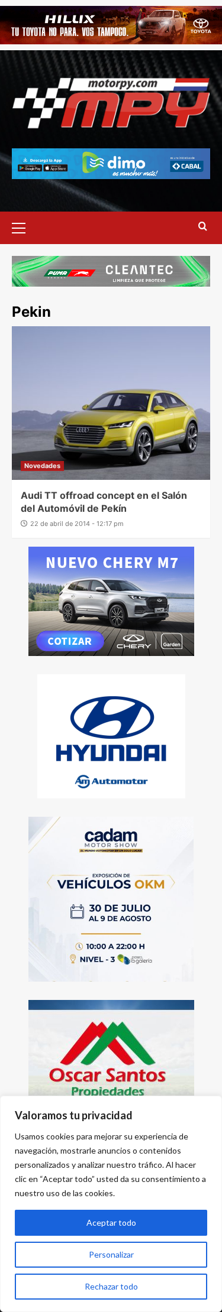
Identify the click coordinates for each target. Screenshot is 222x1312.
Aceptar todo (111, 1222)
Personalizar (111, 1254)
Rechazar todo (111, 1286)
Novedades (42, 466)
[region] (111, 1204)
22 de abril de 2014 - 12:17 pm (77, 523)
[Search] (202, 226)
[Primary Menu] (24, 226)
